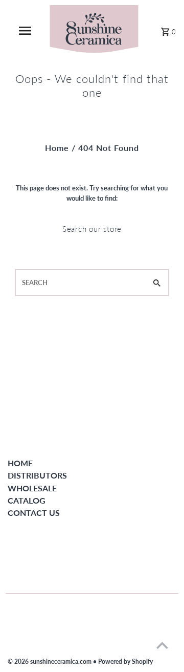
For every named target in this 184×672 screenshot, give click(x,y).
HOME (20, 463)
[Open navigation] (24, 31)
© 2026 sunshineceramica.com (50, 661)
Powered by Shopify (125, 661)
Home (57, 148)
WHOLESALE (32, 488)
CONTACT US (34, 512)
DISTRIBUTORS (37, 475)
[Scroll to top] (162, 645)
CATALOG (26, 500)
